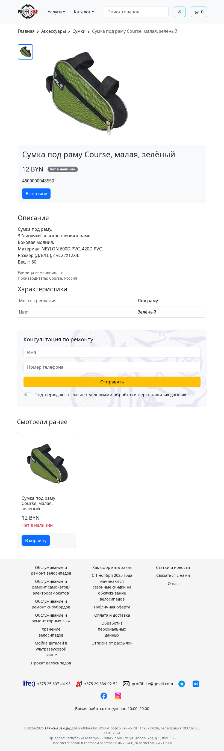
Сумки (79, 31)
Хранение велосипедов (51, 632)
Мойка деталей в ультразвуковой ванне (51, 648)
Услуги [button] (55, 12)
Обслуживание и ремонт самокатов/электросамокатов (51, 587)
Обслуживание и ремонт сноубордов (51, 604)
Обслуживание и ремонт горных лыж (50, 618)
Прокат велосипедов (51, 663)
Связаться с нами (173, 575)
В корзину (36, 194)
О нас (173, 583)
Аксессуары (53, 31)
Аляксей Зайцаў (57, 728)
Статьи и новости (173, 567)
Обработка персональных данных (112, 628)
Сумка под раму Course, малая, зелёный (38, 503)
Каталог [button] (82, 12)
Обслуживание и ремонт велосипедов (51, 570)
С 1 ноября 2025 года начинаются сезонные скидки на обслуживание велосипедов (112, 587)
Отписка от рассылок (112, 643)
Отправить (112, 382)
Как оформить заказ (112, 567)
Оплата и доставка (112, 615)
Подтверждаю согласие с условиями (110, 395)
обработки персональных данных (149, 395)
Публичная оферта (112, 607)
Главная (26, 31)
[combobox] (136, 12)
